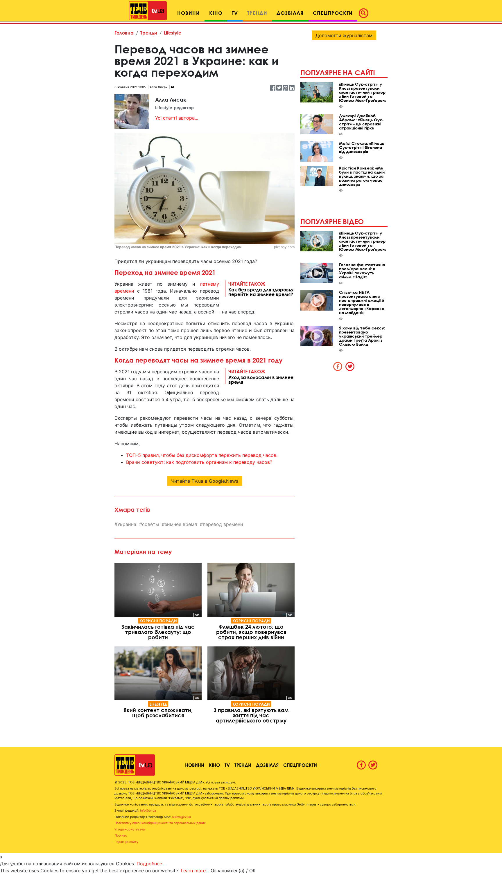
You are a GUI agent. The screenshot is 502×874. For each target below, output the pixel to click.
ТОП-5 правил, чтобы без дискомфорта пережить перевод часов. (201, 455)
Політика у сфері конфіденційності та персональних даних (160, 823)
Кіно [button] (216, 13)
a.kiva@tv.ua (181, 817)
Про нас (120, 835)
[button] (365, 13)
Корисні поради (158, 620)
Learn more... (195, 870)
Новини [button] (188, 13)
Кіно (214, 765)
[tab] (338, 366)
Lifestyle (172, 32)
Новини (194, 765)
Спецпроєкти (300, 765)
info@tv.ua (148, 810)
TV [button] (235, 13)
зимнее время (181, 524)
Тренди (148, 32)
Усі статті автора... (176, 118)
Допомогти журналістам (343, 35)
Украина (126, 524)
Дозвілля (267, 765)
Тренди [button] (257, 13)
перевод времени (223, 524)
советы (150, 524)
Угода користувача (129, 829)
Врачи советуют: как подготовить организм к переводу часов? (199, 462)
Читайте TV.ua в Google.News (204, 481)
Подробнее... (151, 863)
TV (227, 765)
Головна (124, 32)
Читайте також (260, 289)
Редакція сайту (126, 842)
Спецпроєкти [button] (333, 13)
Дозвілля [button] (290, 13)
